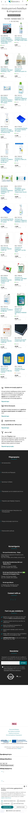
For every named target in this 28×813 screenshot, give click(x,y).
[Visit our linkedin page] (16, 599)
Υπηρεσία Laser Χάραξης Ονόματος (11, 501)
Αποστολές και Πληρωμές (8, 472)
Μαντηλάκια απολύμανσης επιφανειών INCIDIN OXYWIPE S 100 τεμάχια (6, 280)
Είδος (6, 4)
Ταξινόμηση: (7, 18)
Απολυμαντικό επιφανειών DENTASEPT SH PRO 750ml (20, 249)
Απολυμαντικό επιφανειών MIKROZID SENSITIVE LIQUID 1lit (21, 98)
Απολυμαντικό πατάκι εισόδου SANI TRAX (20, 340)
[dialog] (14, 799)
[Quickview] (11, 26)
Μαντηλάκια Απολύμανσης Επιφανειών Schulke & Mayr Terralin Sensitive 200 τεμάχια (6, 99)
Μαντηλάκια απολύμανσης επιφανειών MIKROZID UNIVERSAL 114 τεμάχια (7, 190)
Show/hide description (14, 15)
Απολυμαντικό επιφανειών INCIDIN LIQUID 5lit (6, 341)
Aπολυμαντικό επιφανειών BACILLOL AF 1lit (20, 159)
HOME (3, 4)
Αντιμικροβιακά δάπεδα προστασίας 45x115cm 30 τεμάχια (7, 220)
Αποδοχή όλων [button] (7, 807)
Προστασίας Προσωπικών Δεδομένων (12, 670)
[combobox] (24, 786)
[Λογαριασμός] (22, 1)
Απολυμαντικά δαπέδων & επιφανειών (17, 4)
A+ (4, 763)
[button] (14, 810)
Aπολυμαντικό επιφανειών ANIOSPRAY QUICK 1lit (20, 70)
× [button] (26, 786)
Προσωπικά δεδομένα (14, 729)
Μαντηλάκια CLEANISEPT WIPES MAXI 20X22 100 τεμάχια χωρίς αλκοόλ (21, 190)
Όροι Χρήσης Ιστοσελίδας (14, 731)
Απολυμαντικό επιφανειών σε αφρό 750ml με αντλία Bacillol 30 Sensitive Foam (7, 130)
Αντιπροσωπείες (6, 463)
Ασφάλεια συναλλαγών (14, 733)
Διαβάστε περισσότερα (6, 797)
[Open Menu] (1, 1)
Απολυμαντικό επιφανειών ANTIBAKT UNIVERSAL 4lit (21, 279)
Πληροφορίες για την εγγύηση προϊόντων (12, 491)
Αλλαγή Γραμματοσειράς (7, 765)
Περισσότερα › (5, 401)
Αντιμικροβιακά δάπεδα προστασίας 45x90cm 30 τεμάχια (21, 130)
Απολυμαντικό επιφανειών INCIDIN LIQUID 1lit (6, 249)
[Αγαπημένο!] (11, 29)
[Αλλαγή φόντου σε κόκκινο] (3, 781)
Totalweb (19, 748)
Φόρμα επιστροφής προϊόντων (10, 521)
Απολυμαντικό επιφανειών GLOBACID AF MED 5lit (7, 310)
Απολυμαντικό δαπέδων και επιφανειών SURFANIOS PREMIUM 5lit (20, 311)
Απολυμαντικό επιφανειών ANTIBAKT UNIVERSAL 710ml (7, 70)
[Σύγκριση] (11, 32)
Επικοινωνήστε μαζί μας (8, 531)
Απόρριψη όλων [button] (20, 807)
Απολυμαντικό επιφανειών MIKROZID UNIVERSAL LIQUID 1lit (21, 220)
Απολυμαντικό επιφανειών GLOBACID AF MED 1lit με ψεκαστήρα (7, 160)
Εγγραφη (23, 663)
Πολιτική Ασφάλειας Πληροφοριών (14, 735)
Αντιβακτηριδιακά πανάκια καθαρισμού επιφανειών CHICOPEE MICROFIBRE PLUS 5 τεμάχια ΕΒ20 (7, 40)
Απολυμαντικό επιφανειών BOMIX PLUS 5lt (20, 369)
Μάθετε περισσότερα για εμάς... (17, 618)
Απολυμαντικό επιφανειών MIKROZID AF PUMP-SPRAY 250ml (21, 39)
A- (1, 763)
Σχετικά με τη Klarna (7, 482)
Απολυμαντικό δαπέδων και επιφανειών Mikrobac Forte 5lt (6, 370)
